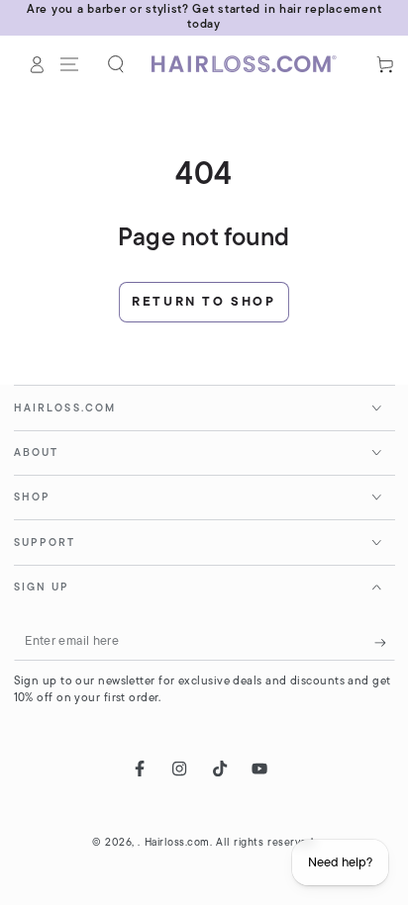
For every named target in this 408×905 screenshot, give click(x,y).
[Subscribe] (384, 643)
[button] (116, 64)
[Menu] (70, 64)
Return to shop (203, 302)
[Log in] (37, 64)
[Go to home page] (251, 63)
